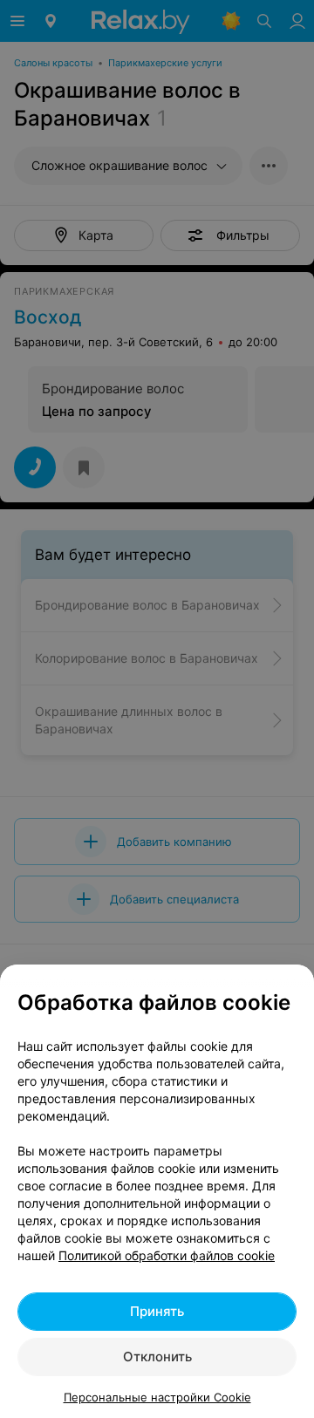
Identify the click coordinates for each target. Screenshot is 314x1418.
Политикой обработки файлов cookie (166, 1255)
